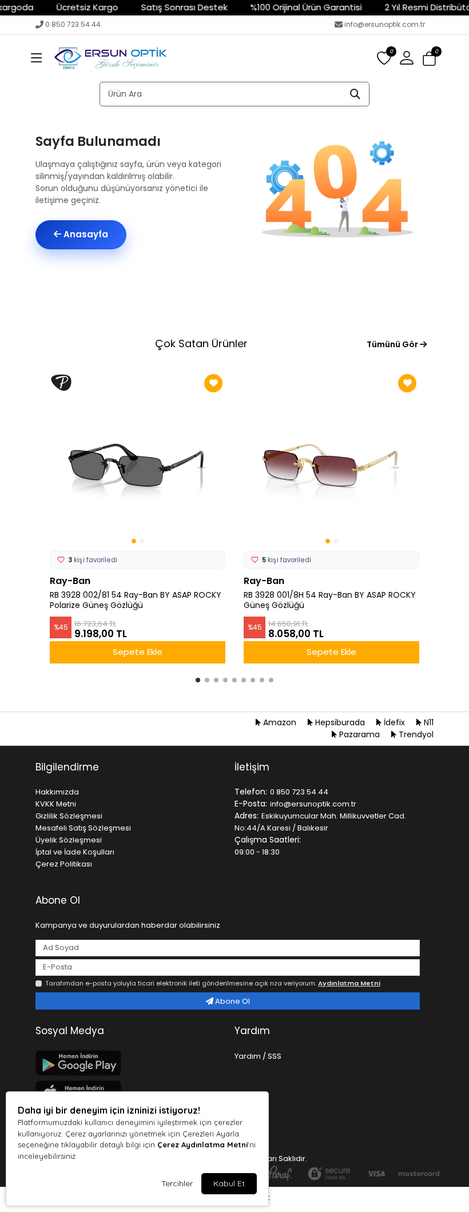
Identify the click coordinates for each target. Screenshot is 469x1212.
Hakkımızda (57, 791)
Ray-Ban (70, 580)
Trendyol (415, 734)
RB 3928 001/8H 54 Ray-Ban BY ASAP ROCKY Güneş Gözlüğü (330, 600)
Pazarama (359, 734)
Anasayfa (84, 234)
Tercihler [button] (177, 1183)
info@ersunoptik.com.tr (384, 24)
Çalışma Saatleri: (267, 839)
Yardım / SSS (257, 1056)
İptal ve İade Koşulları (74, 852)
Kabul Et (229, 1183)
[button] (37, 58)
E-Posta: (250, 803)
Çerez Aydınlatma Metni (202, 1144)
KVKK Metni (55, 803)
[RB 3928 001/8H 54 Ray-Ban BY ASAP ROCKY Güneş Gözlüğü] (331, 459)
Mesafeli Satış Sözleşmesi (83, 827)
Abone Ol (231, 1001)
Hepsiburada (340, 722)
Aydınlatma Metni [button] (349, 983)
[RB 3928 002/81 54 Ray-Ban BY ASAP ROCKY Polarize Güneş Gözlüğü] (137, 459)
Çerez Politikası (63, 864)
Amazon (280, 722)
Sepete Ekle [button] (137, 652)
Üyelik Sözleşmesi (68, 840)
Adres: (246, 815)
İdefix (394, 722)
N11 (428, 722)
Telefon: (250, 791)
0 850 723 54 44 (73, 24)
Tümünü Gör (393, 344)
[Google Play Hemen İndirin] (128, 1063)
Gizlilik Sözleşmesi (68, 815)
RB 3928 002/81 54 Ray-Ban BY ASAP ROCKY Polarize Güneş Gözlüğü (135, 600)
